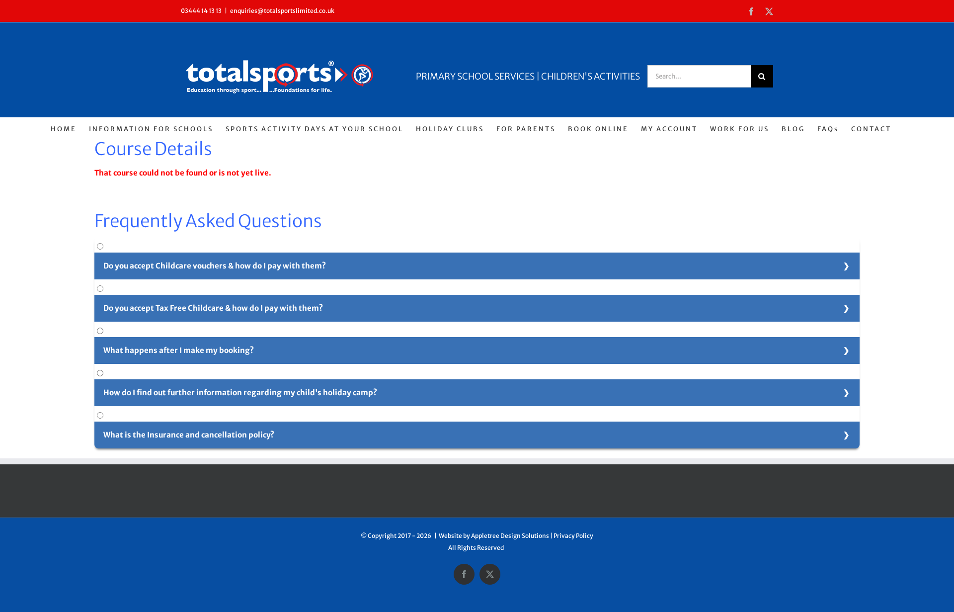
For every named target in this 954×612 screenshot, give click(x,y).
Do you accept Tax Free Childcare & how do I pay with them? (213, 308)
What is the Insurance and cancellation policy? (188, 434)
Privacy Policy (573, 535)
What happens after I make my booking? (178, 350)
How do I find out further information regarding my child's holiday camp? (240, 392)
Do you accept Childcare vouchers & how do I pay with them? (214, 265)
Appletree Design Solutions (510, 535)
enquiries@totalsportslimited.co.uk (282, 10)
